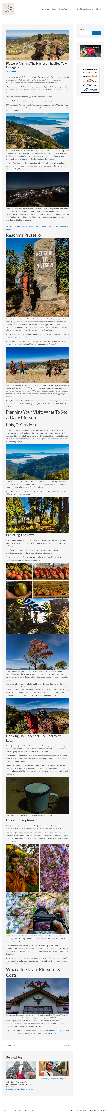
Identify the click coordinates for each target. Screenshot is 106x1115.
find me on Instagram (57, 1030)
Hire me (99, 9)
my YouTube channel (36, 1033)
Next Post (68, 1045)
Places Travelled (65, 9)
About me (45, 9)
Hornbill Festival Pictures (23, 227)
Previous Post (8, 1045)
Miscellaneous (22, 1089)
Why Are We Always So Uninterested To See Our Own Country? (19, 1084)
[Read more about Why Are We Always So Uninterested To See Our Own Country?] (21, 1070)
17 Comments (43, 1079)
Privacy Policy (18, 1110)
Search (82, 29)
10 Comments (11, 1089)
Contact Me (29, 1110)
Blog (54, 9)
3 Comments (11, 71)
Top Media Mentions (85, 9)
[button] (72, 9)
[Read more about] (54, 1068)
